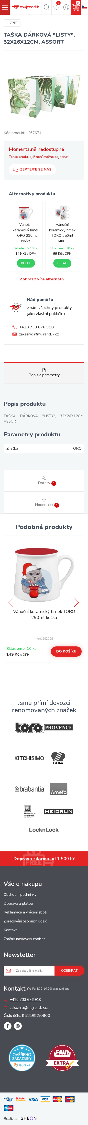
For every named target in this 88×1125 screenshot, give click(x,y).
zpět (14, 23)
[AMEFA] (58, 789)
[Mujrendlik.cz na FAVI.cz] (62, 1058)
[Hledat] (46, 7)
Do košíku (66, 651)
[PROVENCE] (58, 727)
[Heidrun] (58, 811)
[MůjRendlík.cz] (26, 7)
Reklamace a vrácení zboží (25, 912)
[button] (77, 602)
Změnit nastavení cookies (24, 939)
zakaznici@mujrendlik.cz (39, 334)
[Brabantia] (29, 789)
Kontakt (10, 930)
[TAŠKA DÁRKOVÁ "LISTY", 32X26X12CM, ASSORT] (44, 90)
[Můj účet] (66, 7)
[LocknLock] (44, 830)
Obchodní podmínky (20, 894)
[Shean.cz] (28, 1118)
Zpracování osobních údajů (25, 921)
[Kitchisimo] (29, 758)
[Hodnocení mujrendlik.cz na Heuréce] (22, 1058)
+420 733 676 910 (36, 327)
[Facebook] (7, 1026)
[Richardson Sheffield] (29, 811)
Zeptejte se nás (36, 169)
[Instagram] (18, 1026)
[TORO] (29, 727)
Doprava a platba (18, 903)
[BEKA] (58, 758)
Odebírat (69, 970)
